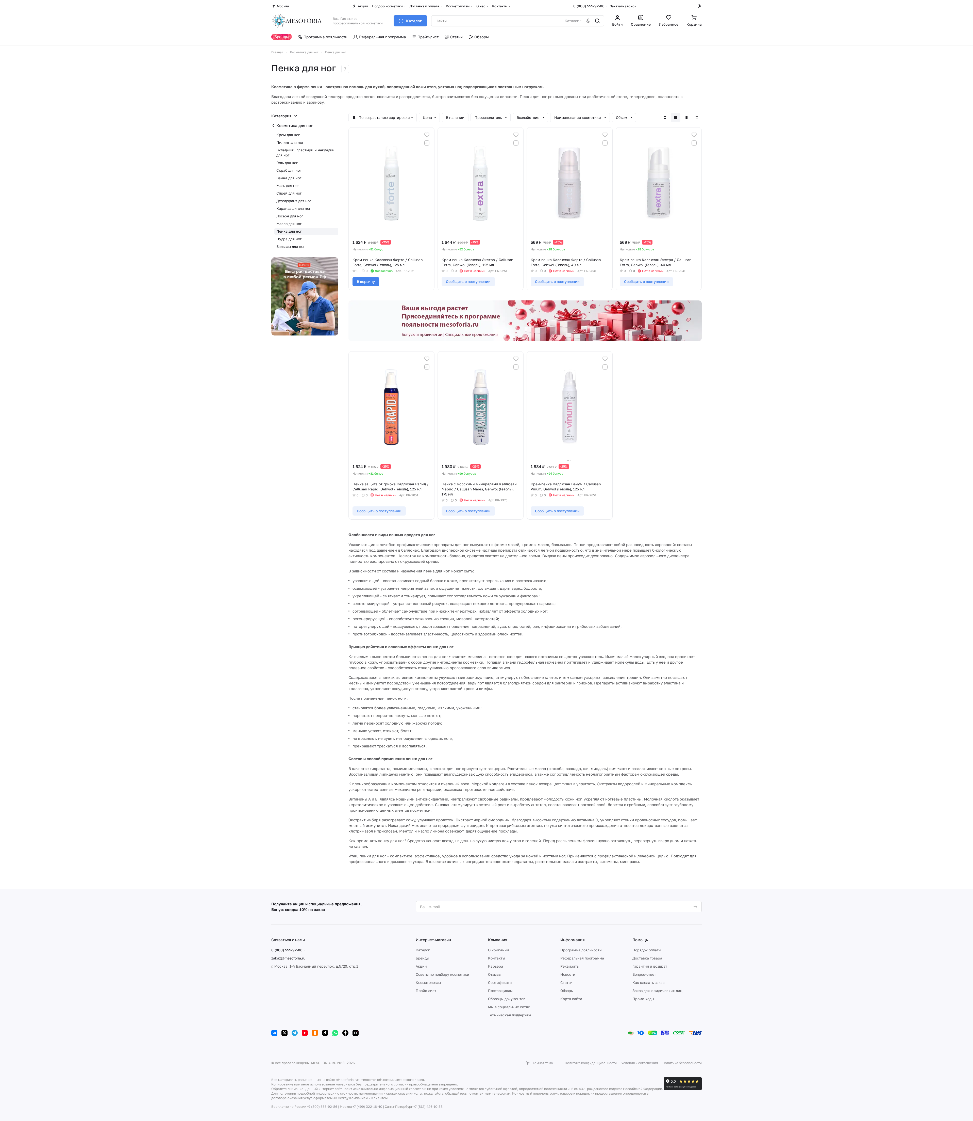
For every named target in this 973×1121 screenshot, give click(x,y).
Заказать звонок (623, 6)
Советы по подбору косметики (442, 974)
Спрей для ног (288, 193)
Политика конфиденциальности (591, 1063)
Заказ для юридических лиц (657, 990)
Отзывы (494, 974)
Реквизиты (569, 966)
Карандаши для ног (293, 208)
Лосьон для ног (289, 216)
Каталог (423, 950)
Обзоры (567, 990)
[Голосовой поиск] (588, 20)
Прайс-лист (426, 990)
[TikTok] (325, 1033)
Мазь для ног (287, 185)
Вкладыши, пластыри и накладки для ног (305, 152)
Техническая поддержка (509, 1015)
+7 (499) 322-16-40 (367, 1106)
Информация (572, 939)
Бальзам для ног (290, 246)
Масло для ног (288, 223)
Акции (421, 966)
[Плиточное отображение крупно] (665, 117)
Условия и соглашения (639, 1063)
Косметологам (428, 982)
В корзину (366, 281)
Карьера (495, 966)
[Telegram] (295, 1033)
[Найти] (597, 20)
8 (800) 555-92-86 (589, 6)
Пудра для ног (288, 239)
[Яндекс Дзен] (345, 1033)
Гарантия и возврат (649, 966)
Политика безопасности (682, 1063)
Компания (497, 939)
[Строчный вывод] (686, 117)
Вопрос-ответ (644, 974)
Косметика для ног (294, 125)
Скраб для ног (288, 170)
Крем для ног (288, 135)
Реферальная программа (582, 958)
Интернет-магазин (433, 939)
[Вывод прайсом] (697, 117)
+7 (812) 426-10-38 (428, 1106)
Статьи (566, 982)
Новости (567, 974)
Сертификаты (500, 982)
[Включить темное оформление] (700, 6)
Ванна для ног (288, 178)
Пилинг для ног (290, 142)
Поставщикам (500, 990)
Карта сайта (571, 999)
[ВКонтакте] (274, 1033)
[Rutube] (356, 1033)
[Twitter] (284, 1033)
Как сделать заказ (648, 982)
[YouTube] (305, 1033)
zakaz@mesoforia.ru (288, 958)
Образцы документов (506, 999)
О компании (498, 950)
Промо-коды (643, 999)
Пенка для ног (289, 231)
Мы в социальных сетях (509, 1007)
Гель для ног (287, 163)
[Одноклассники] (315, 1033)
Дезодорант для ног (293, 201)
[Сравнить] (426, 143)
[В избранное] (426, 134)
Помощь (640, 939)
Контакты (496, 958)
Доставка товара (647, 958)
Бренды (422, 958)
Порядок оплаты (646, 950)
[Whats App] (335, 1033)
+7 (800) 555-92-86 (322, 1106)
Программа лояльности (581, 950)
